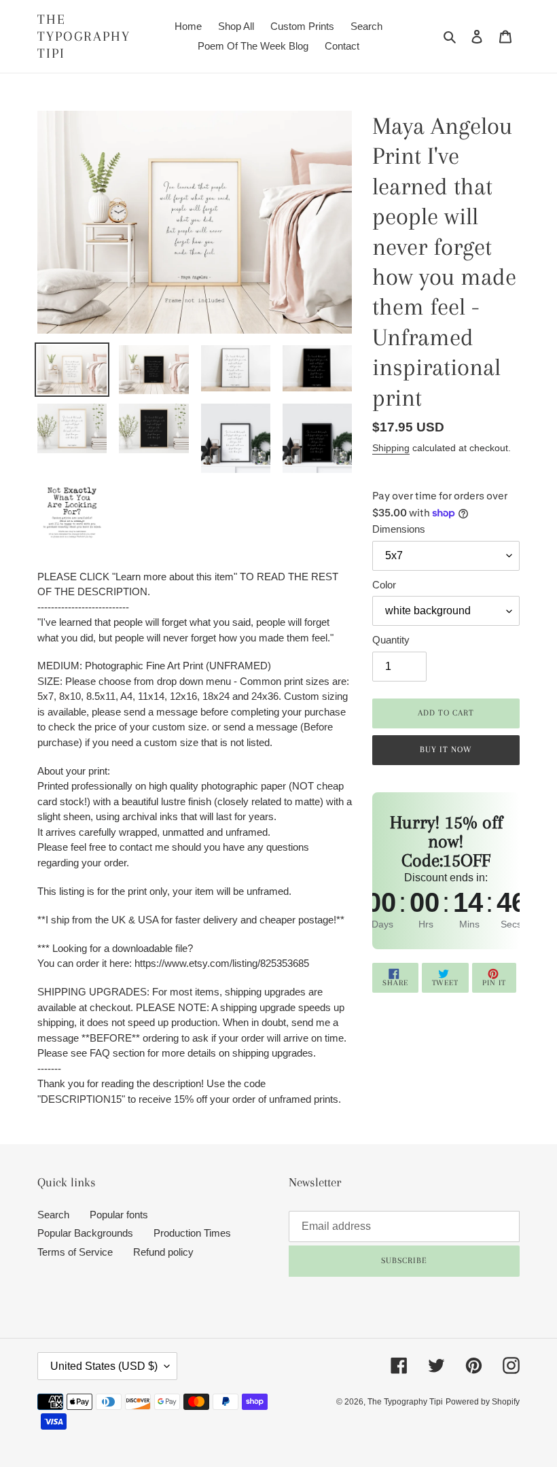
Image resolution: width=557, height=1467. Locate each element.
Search (53, 1214)
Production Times (192, 1233)
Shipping (391, 447)
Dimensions (398, 529)
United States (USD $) (104, 1366)
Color (384, 584)
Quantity (391, 640)
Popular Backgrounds (85, 1233)
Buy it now (446, 749)
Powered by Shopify (483, 1402)
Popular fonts (119, 1214)
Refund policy (163, 1252)
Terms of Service (75, 1252)
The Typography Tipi (83, 36)
